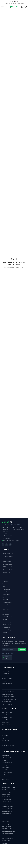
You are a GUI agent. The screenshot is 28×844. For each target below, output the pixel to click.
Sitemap (4, 632)
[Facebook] (3, 544)
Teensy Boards (5, 779)
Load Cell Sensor (6, 804)
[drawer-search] (22, 7)
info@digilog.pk (7, 538)
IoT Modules (5, 735)
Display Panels (5, 738)
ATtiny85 (4, 774)
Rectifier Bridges (6, 671)
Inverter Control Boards (7, 694)
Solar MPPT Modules (7, 704)
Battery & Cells (5, 821)
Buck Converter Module (7, 833)
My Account (5, 581)
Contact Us (5, 599)
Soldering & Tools (6, 572)
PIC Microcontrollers (7, 772)
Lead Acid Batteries (6, 719)
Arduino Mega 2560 (6, 757)
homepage (19, 267)
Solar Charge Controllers (8, 691)
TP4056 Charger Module (8, 828)
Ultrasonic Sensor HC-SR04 (8, 787)
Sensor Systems (6, 742)
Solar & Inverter (6, 627)
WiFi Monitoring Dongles (8, 696)
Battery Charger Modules (8, 714)
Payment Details (6, 605)
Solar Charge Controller (7, 838)
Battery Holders (5, 722)
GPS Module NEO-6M (7, 811)
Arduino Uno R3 (5, 755)
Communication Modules (8, 745)
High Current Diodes (7, 678)
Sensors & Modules (7, 559)
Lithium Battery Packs (7, 712)
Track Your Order (6, 584)
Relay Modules (5, 740)
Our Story (4, 619)
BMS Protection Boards (7, 717)
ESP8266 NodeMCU (7, 762)
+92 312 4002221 (7, 535)
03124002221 (15, 1)
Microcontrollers (6, 561)
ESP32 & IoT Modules (7, 556)
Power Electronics (7, 624)
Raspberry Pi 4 (5, 765)
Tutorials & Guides (7, 616)
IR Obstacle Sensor (6, 801)
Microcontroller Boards (7, 733)
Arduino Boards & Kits (7, 553)
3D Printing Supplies (7, 566)
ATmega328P (5, 769)
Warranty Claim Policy (8, 594)
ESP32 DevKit (5, 760)
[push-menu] (2, 7)
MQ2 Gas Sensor (6, 794)
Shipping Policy (6, 589)
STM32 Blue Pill (5, 767)
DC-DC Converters (6, 701)
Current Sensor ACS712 (7, 806)
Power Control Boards (7, 683)
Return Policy (5, 591)
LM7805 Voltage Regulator (8, 831)
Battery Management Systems (9, 699)
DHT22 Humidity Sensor (8, 792)
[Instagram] (6, 544)
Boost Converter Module (8, 836)
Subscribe (22, 649)
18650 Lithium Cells (6, 826)
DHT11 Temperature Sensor (8, 789)
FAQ (3, 586)
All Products (5, 614)
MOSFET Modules (6, 676)
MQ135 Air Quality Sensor (8, 796)
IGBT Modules (5, 673)
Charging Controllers (7, 724)
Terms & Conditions (7, 602)
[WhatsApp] (10, 544)
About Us (4, 597)
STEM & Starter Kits (7, 569)
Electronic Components (8, 622)
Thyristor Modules (6, 681)
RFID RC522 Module (7, 813)
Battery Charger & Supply (8, 824)
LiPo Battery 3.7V (6, 840)
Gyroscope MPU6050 (7, 808)
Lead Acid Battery (6, 843)
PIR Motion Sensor (6, 799)
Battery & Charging (7, 630)
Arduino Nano (5, 777)
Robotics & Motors (7, 564)
